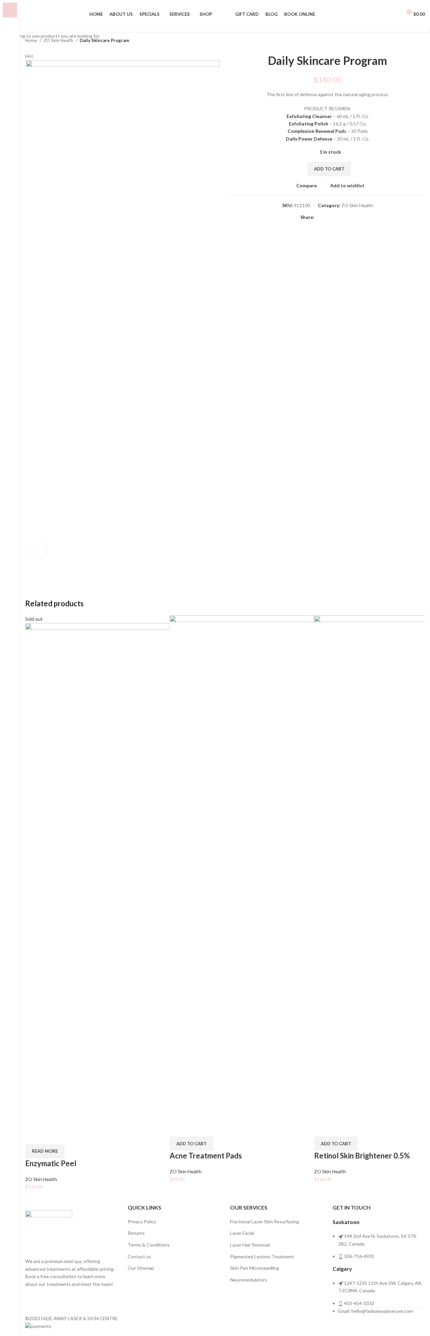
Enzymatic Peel (50, 1163)
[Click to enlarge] (38, 551)
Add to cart (329, 168)
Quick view (51, 1136)
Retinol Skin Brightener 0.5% (362, 1155)
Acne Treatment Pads (206, 1155)
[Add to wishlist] (69, 1136)
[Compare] (33, 1136)
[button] (191, 1144)
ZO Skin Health (41, 1179)
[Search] (27, 14)
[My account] (394, 14)
